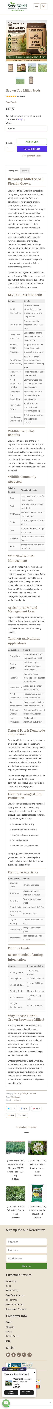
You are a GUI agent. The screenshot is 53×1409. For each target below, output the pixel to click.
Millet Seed (31, 1094)
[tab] (13, 170)
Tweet (13, 1109)
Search (9, 1322)
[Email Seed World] (29, 1355)
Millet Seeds (15, 1097)
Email (24, 1115)
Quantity (9, 143)
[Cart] (43, 6)
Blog (8, 1341)
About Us (10, 1327)
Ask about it (26, 1392)
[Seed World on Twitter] (8, 1355)
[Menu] (36, 6)
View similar (11, 1392)
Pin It (38, 1109)
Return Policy (12, 1290)
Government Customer (16, 1309)
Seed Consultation (14, 1304)
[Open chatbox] (6, 1403)
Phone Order (11, 1300)
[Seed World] (17, 8)
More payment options (32, 156)
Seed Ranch (11, 102)
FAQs (8, 1286)
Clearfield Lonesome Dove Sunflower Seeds (22, 1381)
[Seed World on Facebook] (13, 1355)
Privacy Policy (12, 1336)
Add (12, 1115)
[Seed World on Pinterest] (24, 1355)
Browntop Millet (20, 1094)
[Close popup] (33, 1371)
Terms (8, 1331)
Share (25, 1109)
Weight (8, 123)
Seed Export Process (15, 1295)
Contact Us (11, 1281)
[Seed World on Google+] (19, 1355)
